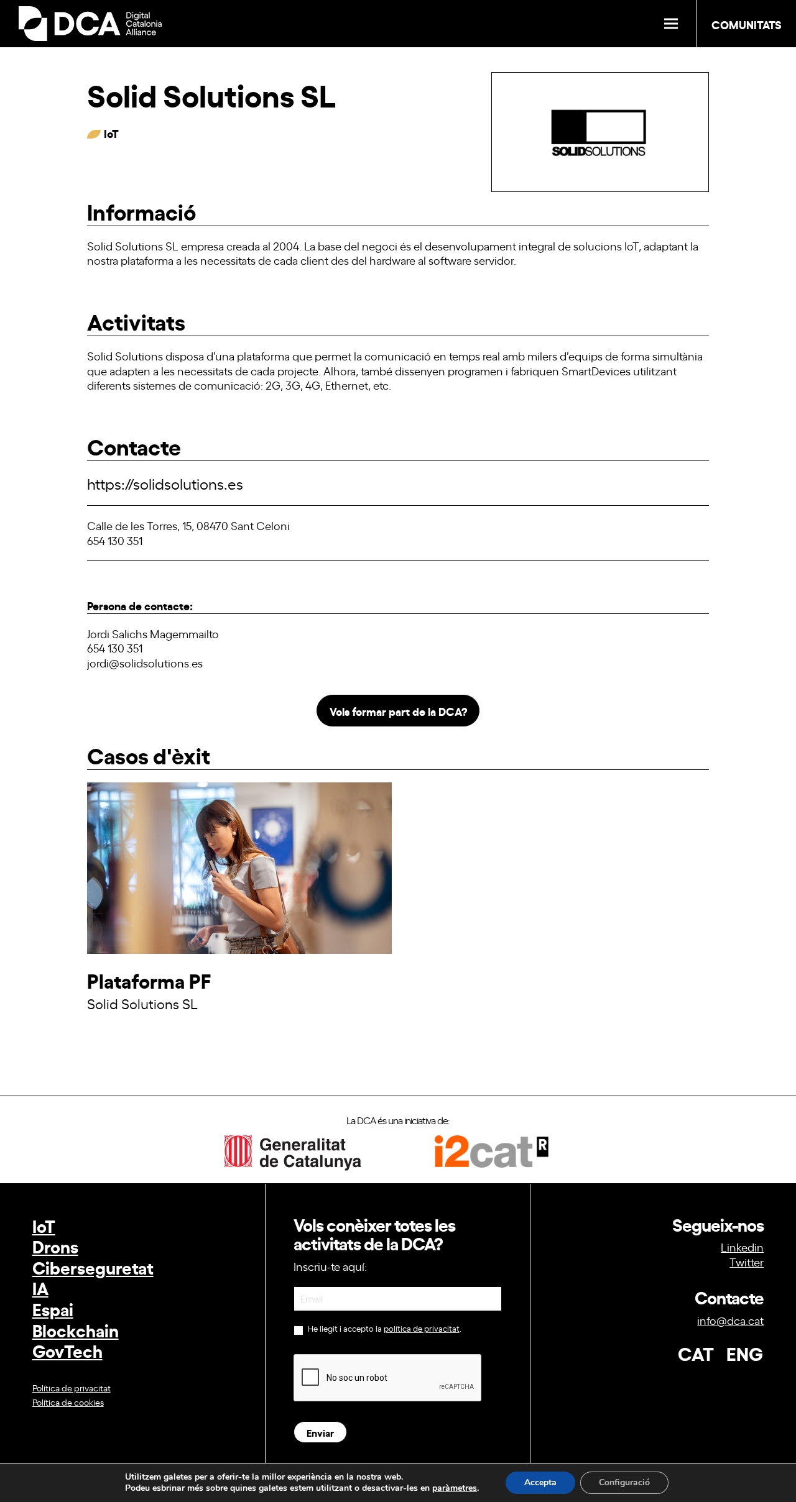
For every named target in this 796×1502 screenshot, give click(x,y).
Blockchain (75, 1329)
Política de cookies (68, 1402)
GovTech (67, 1350)
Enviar (320, 1432)
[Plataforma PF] (239, 948)
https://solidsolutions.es (165, 483)
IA (40, 1287)
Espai (52, 1308)
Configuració (624, 1482)
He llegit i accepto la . (383, 1329)
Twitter (746, 1261)
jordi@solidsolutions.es (145, 662)
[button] (671, 24)
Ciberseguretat (93, 1267)
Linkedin (742, 1246)
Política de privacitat (71, 1387)
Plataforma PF (149, 980)
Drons (55, 1246)
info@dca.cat (730, 1319)
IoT (43, 1225)
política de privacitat (422, 1328)
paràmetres (454, 1488)
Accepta (540, 1482)
